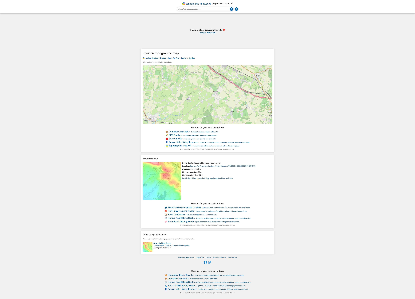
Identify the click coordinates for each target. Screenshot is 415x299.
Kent (174, 246)
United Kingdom (158, 246)
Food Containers (176, 214)
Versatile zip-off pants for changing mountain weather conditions (224, 142)
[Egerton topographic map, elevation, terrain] (162, 181)
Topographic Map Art (180, 145)
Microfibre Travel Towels (180, 275)
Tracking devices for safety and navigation (200, 135)
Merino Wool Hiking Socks (181, 218)
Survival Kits (175, 138)
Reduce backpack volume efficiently (204, 132)
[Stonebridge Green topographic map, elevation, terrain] (147, 247)
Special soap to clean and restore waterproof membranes (217, 222)
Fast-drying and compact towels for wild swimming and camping (219, 275)
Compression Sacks (179, 131)
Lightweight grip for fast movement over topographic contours (221, 286)
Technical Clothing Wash (181, 221)
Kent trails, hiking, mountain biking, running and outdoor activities (207, 178)
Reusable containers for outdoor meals (202, 215)
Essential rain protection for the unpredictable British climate (226, 208)
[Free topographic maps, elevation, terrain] (143, 58)
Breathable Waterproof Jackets (184, 207)
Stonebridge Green (162, 243)
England (168, 246)
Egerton (186, 246)
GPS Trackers (176, 135)
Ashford (180, 246)
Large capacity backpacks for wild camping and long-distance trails (221, 211)
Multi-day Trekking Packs (181, 211)
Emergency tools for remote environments (200, 139)
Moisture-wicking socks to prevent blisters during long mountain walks (223, 218)
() (222, 166)
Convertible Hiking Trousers (183, 142)
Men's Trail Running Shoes (181, 285)
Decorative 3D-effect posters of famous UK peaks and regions (215, 146)
